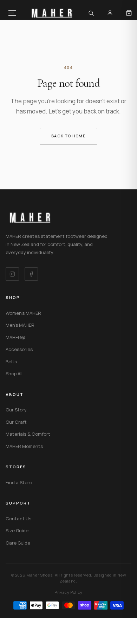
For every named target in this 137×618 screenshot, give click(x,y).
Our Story (16, 409)
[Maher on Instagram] (12, 274)
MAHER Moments (24, 446)
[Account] (110, 13)
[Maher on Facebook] (31, 274)
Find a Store (19, 482)
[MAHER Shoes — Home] (52, 13)
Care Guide (18, 543)
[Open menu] (12, 13)
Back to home (68, 135)
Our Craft (16, 422)
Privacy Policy (68, 592)
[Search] (91, 13)
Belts (11, 361)
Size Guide (17, 530)
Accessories (19, 349)
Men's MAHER (20, 325)
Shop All (14, 373)
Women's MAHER (23, 313)
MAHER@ (15, 337)
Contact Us (18, 518)
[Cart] (129, 13)
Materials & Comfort (28, 434)
